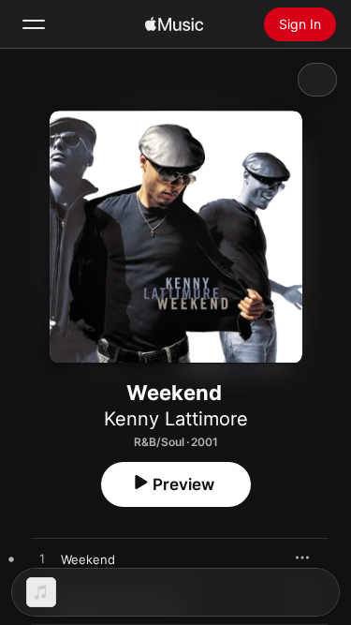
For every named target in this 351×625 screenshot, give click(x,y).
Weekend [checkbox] (88, 559)
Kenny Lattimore (176, 419)
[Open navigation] (33, 24)
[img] (174, 24)
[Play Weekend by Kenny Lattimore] (42, 559)
